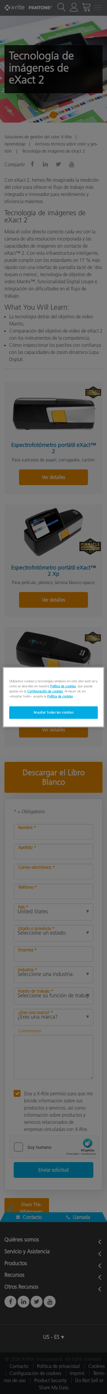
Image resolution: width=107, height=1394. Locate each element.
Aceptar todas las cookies (53, 712)
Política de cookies (63, 686)
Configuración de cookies (45, 691)
